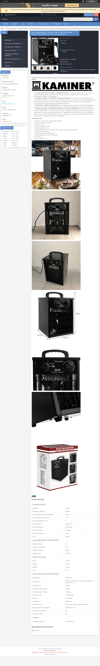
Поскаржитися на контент (45, 652)
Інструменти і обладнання (12, 43)
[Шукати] (96, 19)
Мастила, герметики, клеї (12, 59)
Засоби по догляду (10, 50)
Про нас (66, 24)
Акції (23, 24)
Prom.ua (59, 649)
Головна (5, 24)
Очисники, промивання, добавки (12, 54)
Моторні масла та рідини (12, 47)
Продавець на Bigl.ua (50, 650)
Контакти (30, 24)
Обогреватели (11, 29)
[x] (34, 496)
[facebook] (32, 496)
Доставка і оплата (43, 24)
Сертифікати (56, 24)
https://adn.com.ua (9, 104)
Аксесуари (8, 40)
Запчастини (8, 62)
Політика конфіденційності (60, 652)
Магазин (14, 24)
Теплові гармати (22, 29)
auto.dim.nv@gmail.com (9, 109)
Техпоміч (7, 66)
